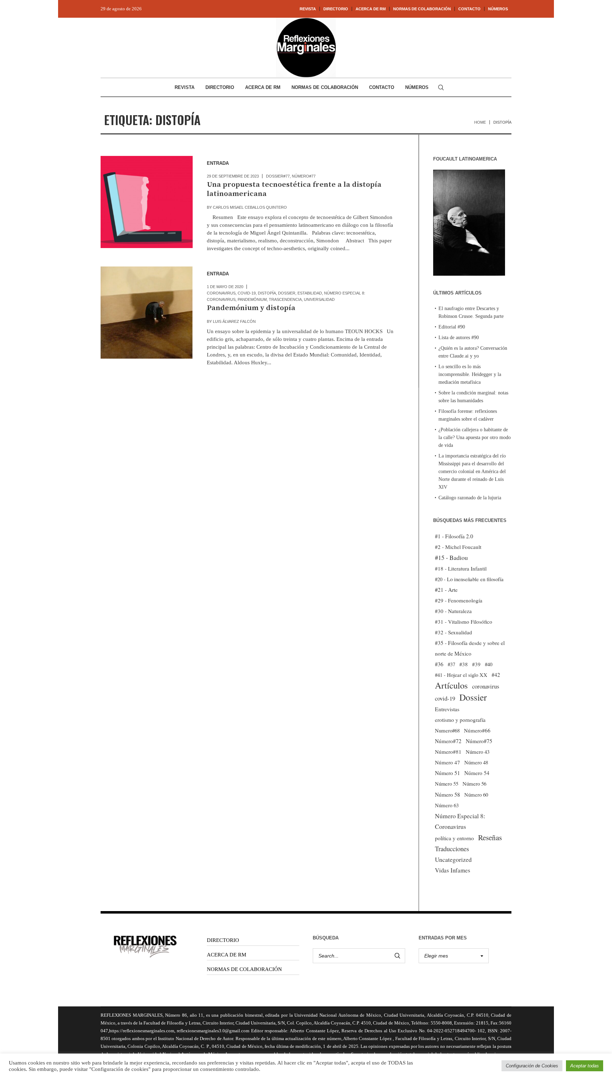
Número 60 (476, 794)
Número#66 (477, 730)
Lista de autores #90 (458, 337)
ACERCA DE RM (226, 955)
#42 (496, 674)
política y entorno (454, 838)
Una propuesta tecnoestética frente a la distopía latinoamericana (294, 189)
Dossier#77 (278, 176)
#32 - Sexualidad (453, 632)
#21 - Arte (446, 589)
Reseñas (490, 837)
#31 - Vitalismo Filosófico (463, 621)
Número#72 (448, 741)
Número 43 (477, 751)
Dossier (286, 293)
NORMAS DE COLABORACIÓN (244, 969)
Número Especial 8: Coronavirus (460, 821)
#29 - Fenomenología (458, 600)
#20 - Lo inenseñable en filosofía (469, 579)
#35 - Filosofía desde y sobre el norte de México (470, 648)
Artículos (451, 685)
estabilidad (310, 293)
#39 (476, 664)
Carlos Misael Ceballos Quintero (250, 207)
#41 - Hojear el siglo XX (461, 674)
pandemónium (252, 299)
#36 (439, 664)
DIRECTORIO (223, 940)
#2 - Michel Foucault (458, 546)
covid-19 (247, 293)
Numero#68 (447, 730)
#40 (488, 664)
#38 (463, 664)
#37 (451, 664)
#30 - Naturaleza (453, 610)
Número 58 (447, 794)
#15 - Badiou (451, 557)
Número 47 (447, 762)
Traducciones (452, 848)
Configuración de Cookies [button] (532, 1065)
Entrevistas (447, 709)
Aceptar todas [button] (584, 1065)
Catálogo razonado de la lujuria (469, 497)
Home (480, 122)
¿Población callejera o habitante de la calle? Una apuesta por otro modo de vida (474, 437)
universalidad (319, 299)
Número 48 (476, 762)
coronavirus (221, 293)
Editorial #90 (451, 327)
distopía (267, 293)
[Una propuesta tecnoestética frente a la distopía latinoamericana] (147, 202)
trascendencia (285, 299)
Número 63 (447, 805)
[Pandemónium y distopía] (147, 312)
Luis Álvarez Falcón (234, 321)
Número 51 (447, 772)
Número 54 (476, 772)
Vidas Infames (452, 870)
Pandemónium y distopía (251, 308)
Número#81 (448, 751)
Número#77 (304, 176)
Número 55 (446, 783)
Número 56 (474, 783)
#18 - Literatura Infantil (461, 568)
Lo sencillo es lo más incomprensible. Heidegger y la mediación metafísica (469, 374)
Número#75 (479, 741)
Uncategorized (453, 859)
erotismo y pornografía (460, 719)
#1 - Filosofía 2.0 (454, 536)
